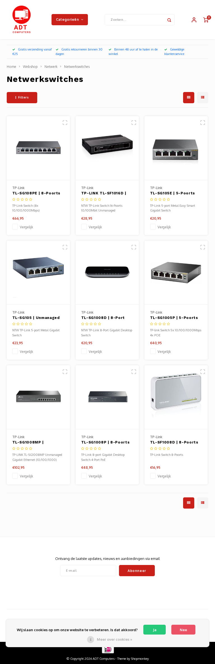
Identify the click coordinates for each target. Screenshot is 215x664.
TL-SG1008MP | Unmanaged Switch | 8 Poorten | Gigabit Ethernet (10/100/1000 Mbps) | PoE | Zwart (35, 442)
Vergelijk (26, 227)
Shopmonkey (140, 659)
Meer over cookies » (114, 639)
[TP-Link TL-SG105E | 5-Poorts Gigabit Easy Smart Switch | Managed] (176, 148)
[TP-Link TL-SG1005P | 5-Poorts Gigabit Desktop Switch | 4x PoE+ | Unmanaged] (176, 273)
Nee (183, 630)
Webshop (30, 67)
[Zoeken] (169, 19)
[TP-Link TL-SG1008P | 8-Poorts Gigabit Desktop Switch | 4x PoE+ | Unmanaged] (107, 397)
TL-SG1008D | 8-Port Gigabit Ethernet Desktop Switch (103, 318)
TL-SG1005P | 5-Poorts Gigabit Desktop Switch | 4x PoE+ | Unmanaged (175, 318)
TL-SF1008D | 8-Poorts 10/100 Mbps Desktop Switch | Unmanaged (174, 442)
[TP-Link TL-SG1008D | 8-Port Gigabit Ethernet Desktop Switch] (107, 273)
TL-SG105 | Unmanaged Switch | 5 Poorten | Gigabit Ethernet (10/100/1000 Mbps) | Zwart (36, 318)
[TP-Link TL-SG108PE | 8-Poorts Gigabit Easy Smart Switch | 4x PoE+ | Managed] (38, 148)
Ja (154, 630)
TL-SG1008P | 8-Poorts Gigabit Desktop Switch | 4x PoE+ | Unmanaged (106, 442)
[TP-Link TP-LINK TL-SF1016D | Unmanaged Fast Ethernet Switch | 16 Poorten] (107, 148)
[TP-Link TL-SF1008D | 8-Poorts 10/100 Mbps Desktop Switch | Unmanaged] (176, 397)
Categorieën (67, 19)
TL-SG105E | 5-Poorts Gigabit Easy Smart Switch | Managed (172, 193)
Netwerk (51, 67)
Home (11, 67)
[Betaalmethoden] (108, 649)
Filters (23, 97)
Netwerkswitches (77, 67)
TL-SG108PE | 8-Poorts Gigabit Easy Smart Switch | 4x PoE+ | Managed (36, 193)
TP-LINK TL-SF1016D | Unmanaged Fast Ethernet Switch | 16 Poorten (103, 193)
